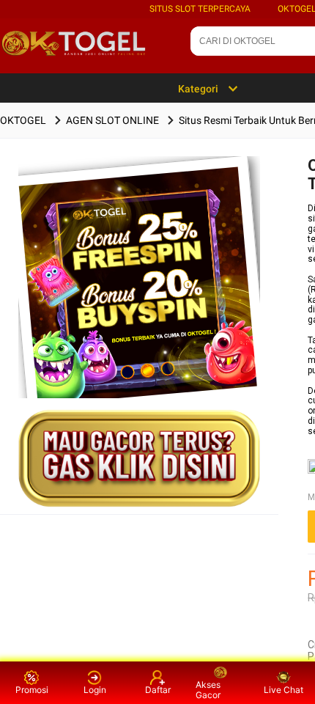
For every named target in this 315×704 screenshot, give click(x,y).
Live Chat (283, 689)
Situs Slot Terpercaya (200, 9)
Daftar (158, 689)
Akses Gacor (208, 689)
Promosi (31, 689)
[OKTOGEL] (139, 300)
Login (95, 689)
